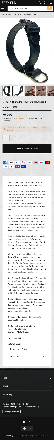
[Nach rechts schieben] (51, 51)
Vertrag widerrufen (11, 412)
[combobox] (30, 8)
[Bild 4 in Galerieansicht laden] (41, 91)
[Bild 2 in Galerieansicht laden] (19, 91)
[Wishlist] (45, 3)
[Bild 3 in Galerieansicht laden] (30, 91)
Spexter (14, 436)
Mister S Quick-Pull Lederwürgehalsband (25, 15)
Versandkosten (22, 118)
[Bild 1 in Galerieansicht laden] (8, 91)
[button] (3, 8)
